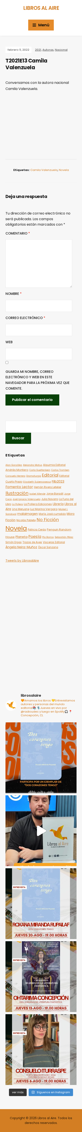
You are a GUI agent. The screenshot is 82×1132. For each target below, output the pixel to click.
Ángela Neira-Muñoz (21, 547)
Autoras (48, 50)
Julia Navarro (49, 499)
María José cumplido (52, 514)
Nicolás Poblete (26, 520)
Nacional (61, 50)
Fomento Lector (19, 486)
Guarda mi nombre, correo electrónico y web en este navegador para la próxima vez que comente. (37, 380)
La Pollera (17, 504)
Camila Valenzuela (44, 170)
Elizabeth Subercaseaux (37, 481)
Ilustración (16, 493)
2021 (38, 50)
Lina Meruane (20, 509)
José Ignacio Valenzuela (26, 499)
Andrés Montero (16, 470)
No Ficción (48, 520)
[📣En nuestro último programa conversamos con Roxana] (41, 757)
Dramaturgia (33, 476)
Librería (58, 504)
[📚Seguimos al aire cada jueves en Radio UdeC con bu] (41, 903)
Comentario (17, 233)
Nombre (13, 293)
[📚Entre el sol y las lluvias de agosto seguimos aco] (41, 976)
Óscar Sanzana (48, 547)
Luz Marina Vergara (44, 509)
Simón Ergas (13, 542)
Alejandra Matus (32, 465)
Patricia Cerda (37, 529)
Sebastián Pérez (64, 537)
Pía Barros (48, 537)
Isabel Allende (37, 493)
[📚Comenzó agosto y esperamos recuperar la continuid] (41, 1049)
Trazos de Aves (32, 542)
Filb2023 (58, 481)
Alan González (13, 465)
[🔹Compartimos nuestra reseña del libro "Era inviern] (41, 830)
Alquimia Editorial (54, 465)
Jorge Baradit (54, 493)
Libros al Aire (41, 8)
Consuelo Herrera (15, 476)
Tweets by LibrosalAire (22, 560)
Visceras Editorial (54, 542)
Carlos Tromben (60, 470)
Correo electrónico (25, 318)
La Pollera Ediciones (38, 504)
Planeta (22, 537)
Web (8, 342)
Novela (64, 170)
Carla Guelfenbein (39, 470)
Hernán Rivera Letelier (47, 487)
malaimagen (27, 514)
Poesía (34, 536)
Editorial (50, 475)
